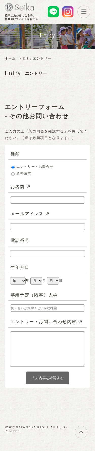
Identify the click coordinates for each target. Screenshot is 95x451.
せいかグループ (19, 7)
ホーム (10, 58)
